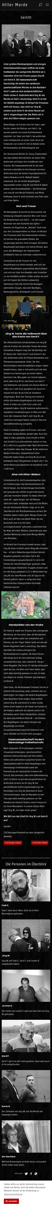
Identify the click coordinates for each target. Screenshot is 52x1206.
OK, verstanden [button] (11, 1201)
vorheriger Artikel (13, 842)
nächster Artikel (40, 842)
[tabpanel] (26, 309)
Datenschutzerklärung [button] (13, 1194)
